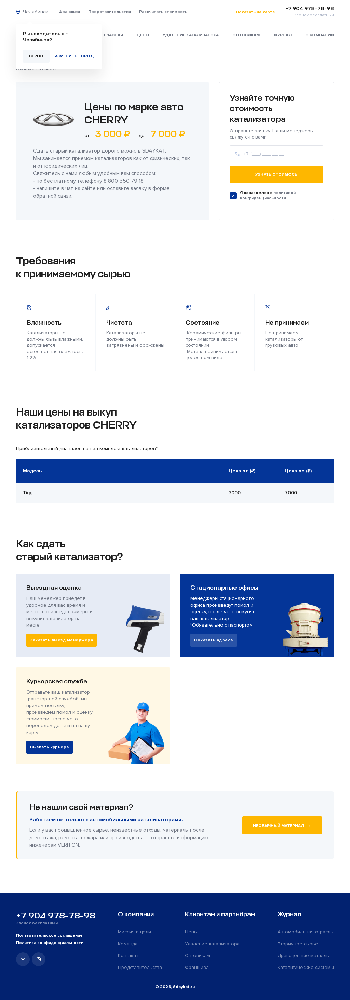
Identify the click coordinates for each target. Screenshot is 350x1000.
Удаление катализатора (191, 35)
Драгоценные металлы (304, 955)
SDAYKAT (153, 150)
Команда (128, 944)
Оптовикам (246, 35)
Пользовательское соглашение (49, 935)
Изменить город (74, 56)
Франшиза (69, 11)
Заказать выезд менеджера (61, 640)
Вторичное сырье (298, 944)
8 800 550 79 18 (124, 180)
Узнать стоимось (276, 174)
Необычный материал (282, 825)
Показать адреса (213, 640)
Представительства (109, 11)
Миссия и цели (134, 932)
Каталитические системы (306, 967)
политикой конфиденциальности (268, 195)
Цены (143, 35)
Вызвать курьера (49, 747)
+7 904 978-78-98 (55, 915)
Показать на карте (255, 12)
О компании (319, 35)
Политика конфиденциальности (49, 942)
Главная (113, 35)
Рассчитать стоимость (163, 11)
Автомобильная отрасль (305, 932)
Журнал (282, 35)
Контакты (128, 955)
